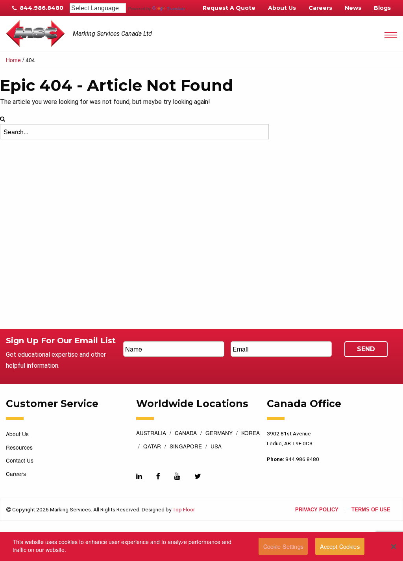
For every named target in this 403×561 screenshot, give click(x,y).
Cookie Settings (283, 546)
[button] (393, 546)
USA (216, 447)
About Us (282, 7)
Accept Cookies (340, 546)
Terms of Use (370, 510)
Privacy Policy (316, 510)
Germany (219, 433)
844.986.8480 (40, 7)
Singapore (186, 447)
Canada (186, 433)
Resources (19, 447)
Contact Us (19, 460)
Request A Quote (229, 7)
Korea (250, 433)
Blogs (382, 7)
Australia (151, 433)
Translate (176, 8)
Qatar (152, 447)
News (353, 7)
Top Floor (183, 509)
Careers (320, 7)
